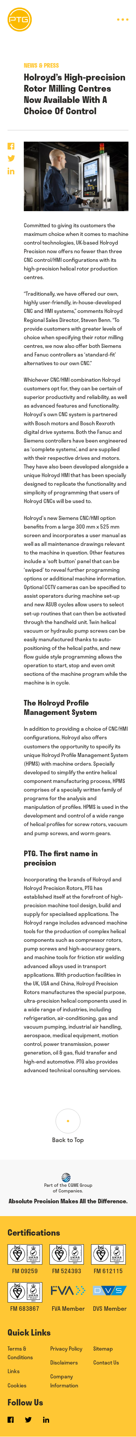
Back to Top (68, 1139)
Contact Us (106, 1362)
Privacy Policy (66, 1348)
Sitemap (103, 1348)
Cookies (17, 1385)
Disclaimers (64, 1362)
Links (14, 1371)
